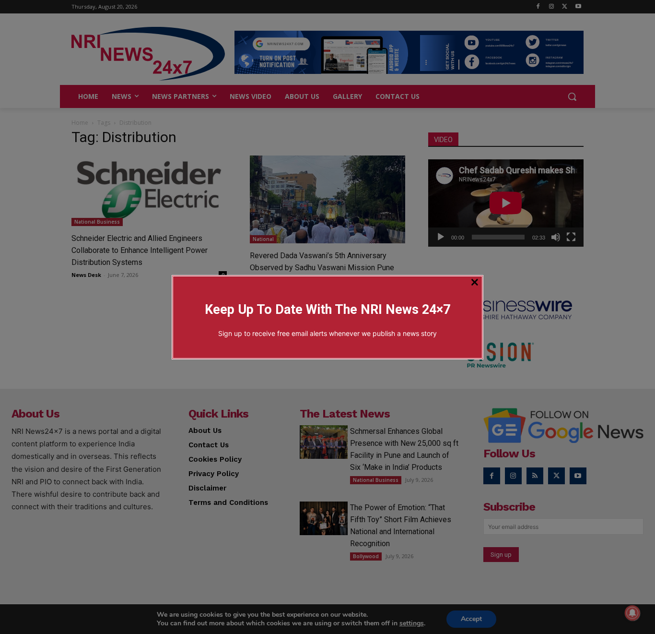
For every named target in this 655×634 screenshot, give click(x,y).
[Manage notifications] (632, 613)
